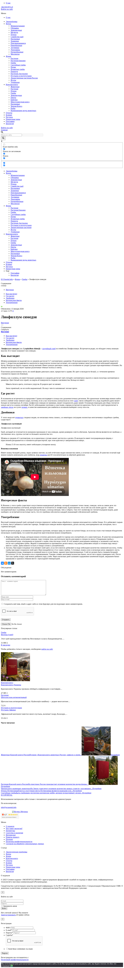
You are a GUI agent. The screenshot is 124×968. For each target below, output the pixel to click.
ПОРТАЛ (7, 7)
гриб (76, 401)
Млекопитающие (18, 26)
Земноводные (16, 30)
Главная (4, 130)
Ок (11, 966)
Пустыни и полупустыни (21, 76)
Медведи (14, 32)
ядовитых (19, 417)
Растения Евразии (18, 61)
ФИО (8, 928)
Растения (14, 58)
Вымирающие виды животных (23, 111)
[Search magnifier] (3, 138)
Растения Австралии (19, 74)
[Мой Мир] (9, 563)
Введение (10, 290)
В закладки (5, 645)
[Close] (2, 892)
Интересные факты (14, 300)
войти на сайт (47, 649)
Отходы (9, 113)
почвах (24, 407)
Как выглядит (11, 294)
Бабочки (14, 100)
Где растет (10, 296)
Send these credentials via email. (20, 949)
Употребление (12, 302)
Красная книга (12, 84)
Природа (14, 71)
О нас (8, 3)
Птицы (13, 35)
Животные (15, 87)
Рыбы (13, 108)
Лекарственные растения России (24, 78)
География (10, 121)
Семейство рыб (17, 37)
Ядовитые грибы (18, 69)
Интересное (11, 835)
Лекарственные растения (21, 227)
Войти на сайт (7, 9)
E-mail (9, 930)
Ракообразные (16, 45)
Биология (10, 124)
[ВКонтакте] (2, 563)
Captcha (9, 935)
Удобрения (15, 82)
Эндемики (15, 48)
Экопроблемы (11, 22)
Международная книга (20, 102)
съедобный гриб (49, 349)
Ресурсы (9, 117)
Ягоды (13, 80)
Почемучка (10, 831)
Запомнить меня (10, 906)
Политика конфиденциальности (19, 841)
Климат (9, 115)
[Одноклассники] (5, 563)
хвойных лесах (7, 407)
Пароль (9, 933)
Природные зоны (13, 119)
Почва (13, 67)
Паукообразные (17, 52)
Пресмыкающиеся (18, 43)
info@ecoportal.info (8, 807)
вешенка (43, 455)
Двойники (10, 298)
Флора (8, 56)
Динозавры (15, 50)
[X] (12, 563)
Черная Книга (16, 106)
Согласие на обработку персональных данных (25, 844)
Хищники (15, 41)
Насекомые (15, 39)
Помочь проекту (12, 837)
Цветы (13, 98)
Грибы (13, 63)
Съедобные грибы (18, 65)
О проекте (10, 826)
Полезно (9, 839)
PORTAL (6, 795)
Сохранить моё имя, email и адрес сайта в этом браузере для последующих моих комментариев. (43, 604)
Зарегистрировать (8, 915)
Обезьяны (15, 28)
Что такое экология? (14, 828)
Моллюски (15, 54)
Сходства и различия (14, 833)
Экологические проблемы (16, 852)
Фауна (8, 24)
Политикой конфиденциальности (15, 960)
